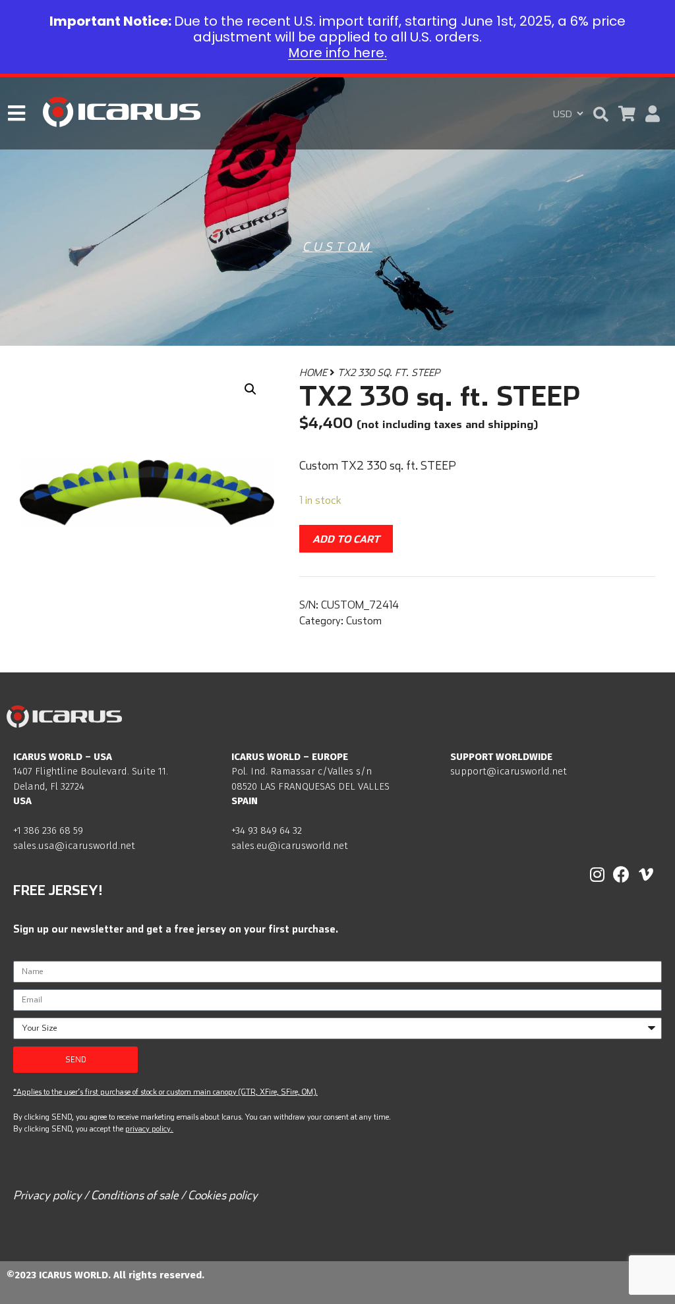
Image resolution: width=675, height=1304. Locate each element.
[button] (600, 114)
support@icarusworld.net (508, 771)
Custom (337, 247)
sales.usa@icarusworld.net (74, 846)
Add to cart (346, 539)
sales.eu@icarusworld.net (289, 846)
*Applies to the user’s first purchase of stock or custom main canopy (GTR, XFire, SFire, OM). (165, 1091)
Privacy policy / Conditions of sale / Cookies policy (135, 1195)
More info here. (337, 52)
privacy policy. (149, 1128)
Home (313, 372)
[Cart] (626, 113)
